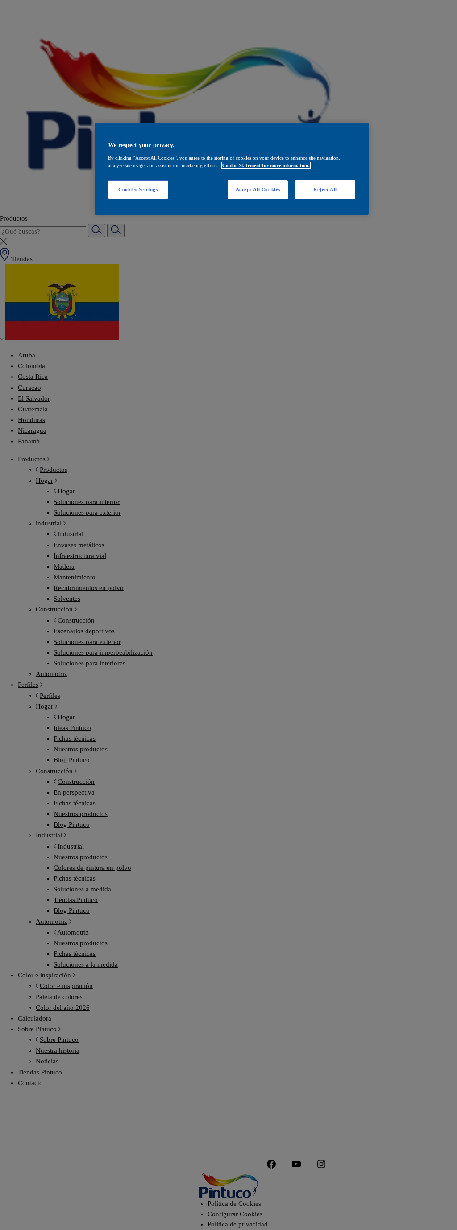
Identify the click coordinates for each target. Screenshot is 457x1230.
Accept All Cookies (258, 189)
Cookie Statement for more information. (266, 165)
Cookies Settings (138, 189)
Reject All (325, 189)
